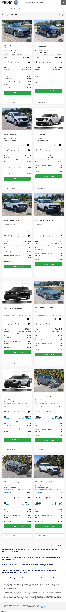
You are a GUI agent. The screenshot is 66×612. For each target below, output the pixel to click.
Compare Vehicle (10, 102)
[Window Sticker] (29, 62)
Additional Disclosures (37, 605)
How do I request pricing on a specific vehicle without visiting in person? (27, 565)
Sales (24, 2)
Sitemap (18, 605)
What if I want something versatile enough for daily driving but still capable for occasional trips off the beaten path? (29, 571)
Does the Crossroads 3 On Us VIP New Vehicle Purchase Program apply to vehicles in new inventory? (31, 558)
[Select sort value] (62, 15)
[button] (30, 31)
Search (59, 8)
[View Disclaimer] (18, 62)
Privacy (22, 605)
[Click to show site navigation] (63, 2)
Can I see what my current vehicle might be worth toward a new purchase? (28, 578)
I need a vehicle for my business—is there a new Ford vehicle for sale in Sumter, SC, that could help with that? (31, 551)
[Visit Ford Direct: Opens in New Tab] (44, 606)
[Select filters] (60, 15)
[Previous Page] (50, 545)
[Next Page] (52, 545)
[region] (17, 81)
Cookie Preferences (28, 605)
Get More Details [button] (17, 93)
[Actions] (29, 46)
